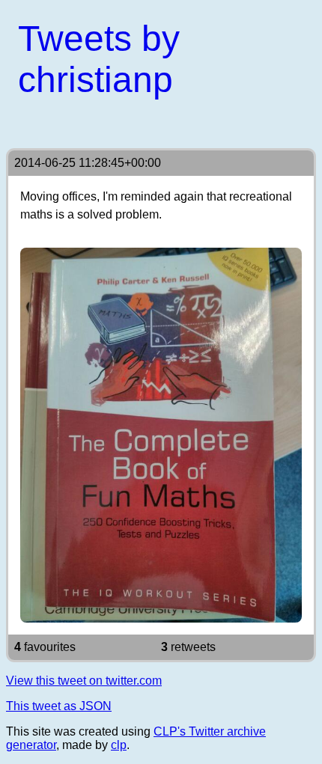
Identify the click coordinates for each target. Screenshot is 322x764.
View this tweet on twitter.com (84, 680)
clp (119, 745)
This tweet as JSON (59, 706)
